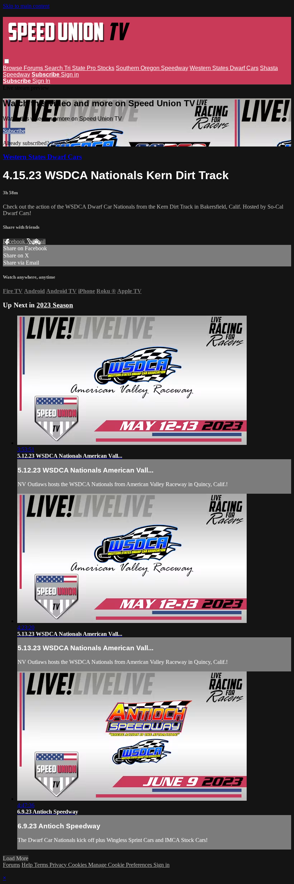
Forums (34, 68)
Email (39, 241)
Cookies (78, 865)
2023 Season (55, 305)
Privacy (58, 865)
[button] (6, 61)
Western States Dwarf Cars (224, 68)
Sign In (41, 81)
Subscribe (14, 131)
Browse (13, 68)
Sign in (70, 74)
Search (54, 68)
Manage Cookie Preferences (120, 865)
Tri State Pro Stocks (89, 68)
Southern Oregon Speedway (152, 68)
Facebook (15, 241)
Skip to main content (26, 6)
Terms (41, 865)
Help (28, 865)
